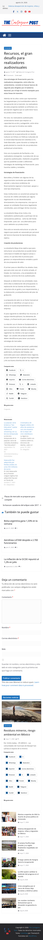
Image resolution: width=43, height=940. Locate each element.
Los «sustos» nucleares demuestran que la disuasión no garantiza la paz (27, 903)
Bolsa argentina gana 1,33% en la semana (20, 522)
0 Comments (10, 75)
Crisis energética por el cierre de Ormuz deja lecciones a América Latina (27, 888)
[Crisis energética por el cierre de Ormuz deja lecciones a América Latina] (9, 890)
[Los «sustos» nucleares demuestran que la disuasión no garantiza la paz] (9, 905)
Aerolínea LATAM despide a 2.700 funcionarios (21, 541)
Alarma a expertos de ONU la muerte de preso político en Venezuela (28, 816)
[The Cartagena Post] (4, 35)
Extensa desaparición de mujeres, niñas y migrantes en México (23, 7)
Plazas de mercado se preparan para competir (19, 498)
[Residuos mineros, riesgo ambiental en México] (21, 711)
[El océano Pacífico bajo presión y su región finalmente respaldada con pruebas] (9, 848)
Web (4, 649)
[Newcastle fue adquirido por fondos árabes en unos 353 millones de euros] (12, 472)
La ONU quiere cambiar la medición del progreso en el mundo (28, 874)
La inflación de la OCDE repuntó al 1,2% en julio (21, 561)
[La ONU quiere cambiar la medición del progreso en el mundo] (9, 875)
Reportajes (8, 725)
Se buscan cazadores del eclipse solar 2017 (21, 505)
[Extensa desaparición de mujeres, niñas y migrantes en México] (9, 832)
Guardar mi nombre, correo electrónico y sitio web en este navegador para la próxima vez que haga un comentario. (21, 667)
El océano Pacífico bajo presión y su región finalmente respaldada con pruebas (28, 846)
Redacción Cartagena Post (26, 72)
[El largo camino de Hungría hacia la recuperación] (9, 862)
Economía (8, 48)
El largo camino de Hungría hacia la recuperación (28, 861)
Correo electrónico (10, 638)
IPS (18, 739)
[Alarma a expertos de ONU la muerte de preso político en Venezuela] (9, 818)
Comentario (7, 597)
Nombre (6, 627)
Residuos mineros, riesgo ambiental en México (19, 732)
